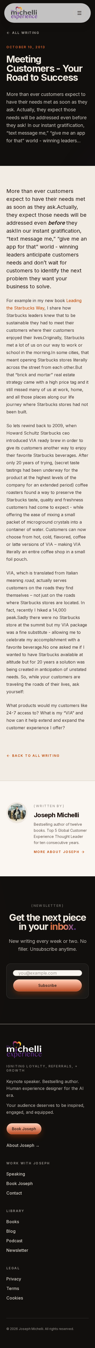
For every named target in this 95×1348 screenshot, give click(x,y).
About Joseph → (23, 1145)
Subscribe (47, 985)
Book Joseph (19, 1183)
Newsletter (17, 1250)
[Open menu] (79, 13)
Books (12, 1221)
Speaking (15, 1174)
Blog (11, 1231)
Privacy (13, 1278)
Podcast (14, 1240)
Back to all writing (36, 756)
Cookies (14, 1298)
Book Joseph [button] (24, 1128)
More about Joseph (56, 852)
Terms (12, 1288)
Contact (14, 1193)
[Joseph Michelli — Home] (24, 13)
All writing (25, 33)
